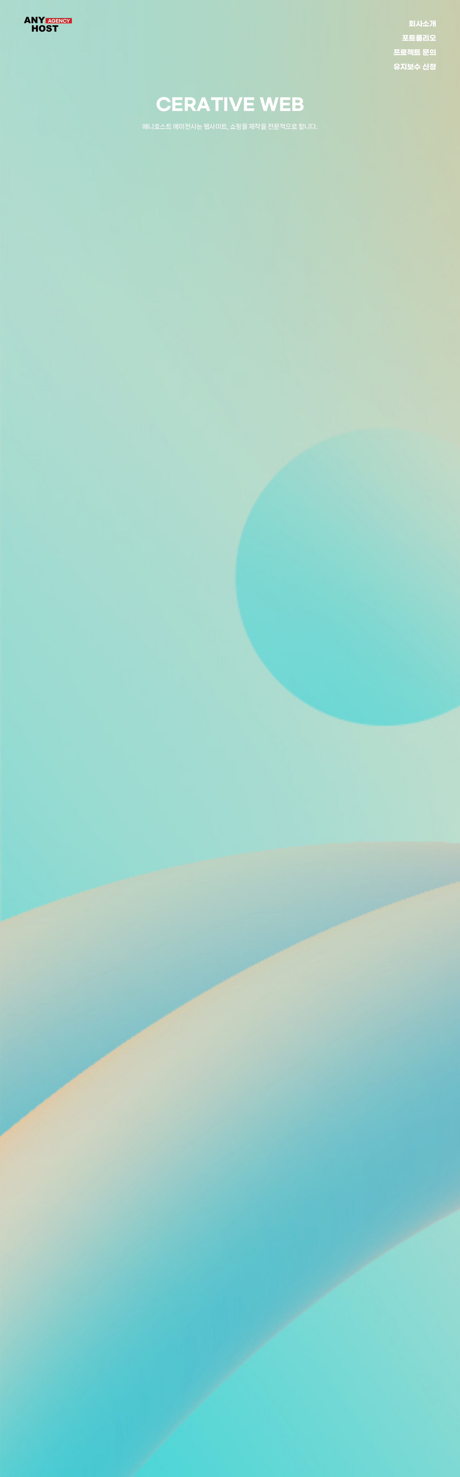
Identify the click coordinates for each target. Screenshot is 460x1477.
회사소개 (422, 24)
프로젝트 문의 (414, 52)
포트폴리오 (419, 38)
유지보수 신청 (414, 67)
